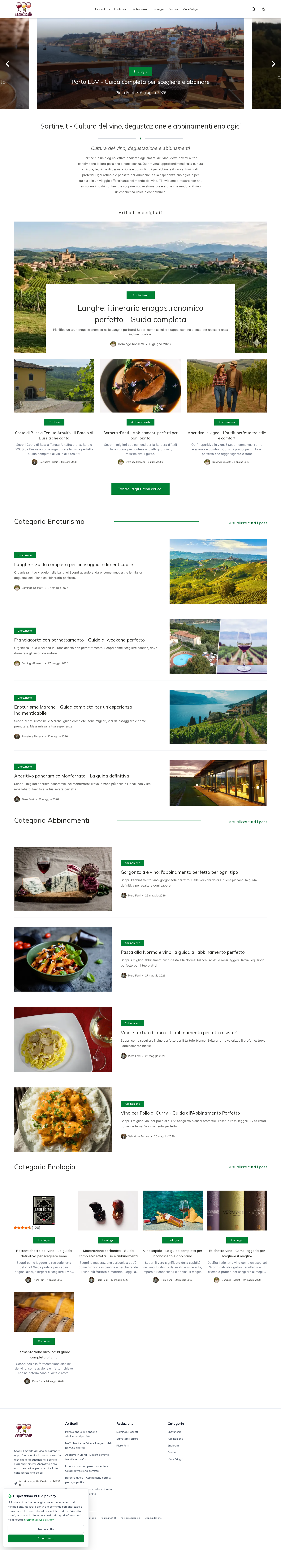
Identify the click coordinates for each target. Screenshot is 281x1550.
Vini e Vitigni (190, 9)
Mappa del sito (153, 1517)
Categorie (176, 1423)
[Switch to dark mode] (263, 9)
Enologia (158, 9)
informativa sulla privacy (39, 1519)
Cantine (173, 9)
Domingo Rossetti (127, 1432)
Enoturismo (121, 9)
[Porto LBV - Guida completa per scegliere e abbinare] (140, 63)
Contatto (91, 1517)
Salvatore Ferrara (127, 1438)
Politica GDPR (108, 1517)
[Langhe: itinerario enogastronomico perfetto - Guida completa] (140, 287)
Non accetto (46, 1529)
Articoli (71, 1423)
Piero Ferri (122, 1445)
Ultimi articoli (102, 9)
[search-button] (253, 9)
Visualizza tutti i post (248, 522)
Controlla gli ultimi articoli (140, 488)
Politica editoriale (130, 1517)
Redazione (124, 1423)
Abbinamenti (140, 9)
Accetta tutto (46, 1538)
